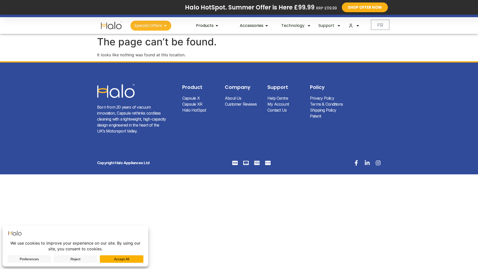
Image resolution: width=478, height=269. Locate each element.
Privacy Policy (322, 98)
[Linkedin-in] (367, 163)
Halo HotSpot (194, 110)
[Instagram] (378, 163)
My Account (278, 104)
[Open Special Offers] (165, 26)
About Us (233, 98)
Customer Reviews (241, 104)
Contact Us (277, 110)
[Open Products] (217, 26)
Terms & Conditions (326, 104)
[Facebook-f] (356, 163)
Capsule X (191, 98)
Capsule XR (192, 104)
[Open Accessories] (267, 26)
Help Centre (277, 98)
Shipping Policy (323, 110)
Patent (315, 116)
